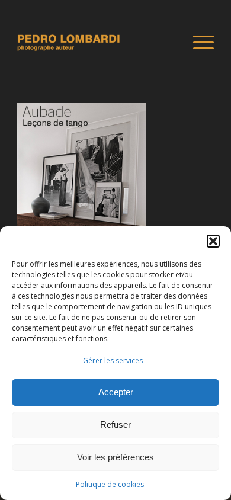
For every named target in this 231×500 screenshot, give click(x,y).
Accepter (115, 392)
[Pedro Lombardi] (95, 42)
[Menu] (197, 42)
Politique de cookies (110, 484)
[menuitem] (197, 42)
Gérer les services (113, 360)
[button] (213, 241)
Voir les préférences (115, 457)
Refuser (115, 424)
